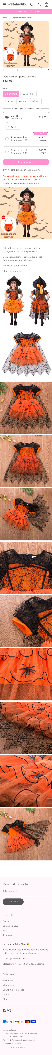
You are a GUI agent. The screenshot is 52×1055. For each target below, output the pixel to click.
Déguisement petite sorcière (22, 18)
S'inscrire (13, 901)
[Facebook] (4, 1010)
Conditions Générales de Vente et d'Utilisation (20, 1033)
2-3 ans (9, 101)
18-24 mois (29, 93)
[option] (26, 11)
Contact (6, 994)
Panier (6, 921)
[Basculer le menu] (3, 4)
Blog (5, 999)
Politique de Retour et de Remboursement (18, 1040)
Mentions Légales (9, 1030)
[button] (26, 117)
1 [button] (17, 70)
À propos (7, 935)
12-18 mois (11, 93)
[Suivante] (48, 70)
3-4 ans (22, 101)
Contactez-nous (10, 925)
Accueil (5, 18)
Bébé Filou (23, 1047)
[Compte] (39, 3)
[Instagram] (9, 1010)
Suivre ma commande (13, 989)
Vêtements (8, 985)
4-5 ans (36, 101)
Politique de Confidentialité (13, 1037)
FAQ (5, 930)
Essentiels (8, 980)
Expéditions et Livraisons (12, 1043)
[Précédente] (4, 70)
